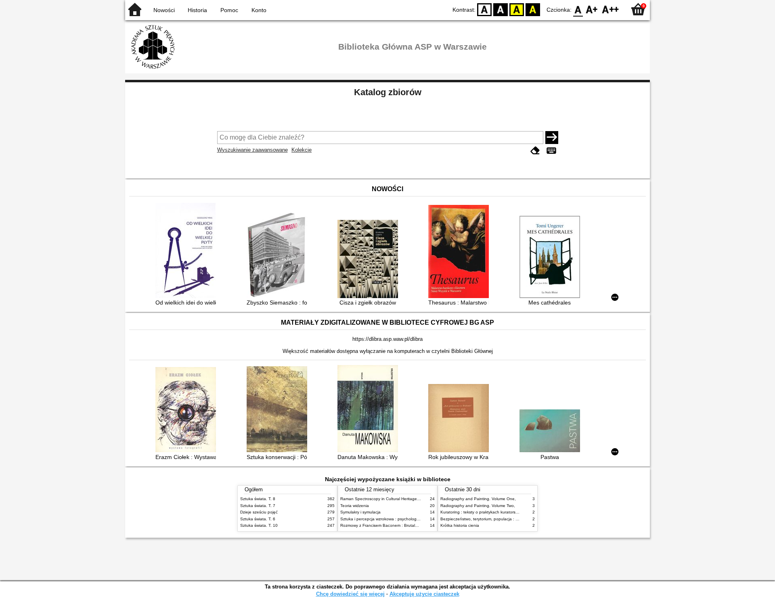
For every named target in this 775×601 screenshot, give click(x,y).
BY (532, 9)
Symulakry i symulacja (360, 512)
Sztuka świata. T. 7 (257, 505)
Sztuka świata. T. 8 (257, 499)
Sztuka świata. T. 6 (257, 519)
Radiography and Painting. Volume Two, (477, 505)
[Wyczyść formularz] (535, 151)
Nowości (164, 10)
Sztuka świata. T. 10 (259, 525)
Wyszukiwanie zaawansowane (252, 150)
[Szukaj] (551, 137)
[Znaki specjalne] (551, 151)
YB (516, 9)
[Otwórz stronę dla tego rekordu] (187, 251)
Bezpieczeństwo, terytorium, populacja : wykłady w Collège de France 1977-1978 (515, 519)
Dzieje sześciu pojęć (259, 512)
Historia (197, 10)
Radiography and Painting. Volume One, (478, 499)
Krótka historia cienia (459, 525)
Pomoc (229, 10)
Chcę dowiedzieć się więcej (350, 594)
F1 (592, 9)
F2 (610, 9)
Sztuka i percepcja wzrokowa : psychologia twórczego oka (394, 519)
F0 (578, 9)
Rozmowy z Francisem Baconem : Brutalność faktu (387, 525)
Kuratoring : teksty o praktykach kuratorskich (481, 512)
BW (500, 9)
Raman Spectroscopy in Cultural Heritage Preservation (391, 499)
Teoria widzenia (354, 505)
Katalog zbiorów (387, 92)
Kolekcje (301, 150)
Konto (258, 10)
